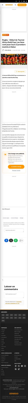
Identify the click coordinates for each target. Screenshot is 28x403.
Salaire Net (16, 333)
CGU (15, 360)
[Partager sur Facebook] (6, 240)
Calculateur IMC (17, 339)
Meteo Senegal (17, 331)
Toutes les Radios (4, 367)
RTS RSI (2, 375)
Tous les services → (18, 344)
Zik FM (2, 371)
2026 (3, 315)
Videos (2, 348)
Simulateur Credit (18, 343)
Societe (2, 331)
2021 (24, 315)
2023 (16, 315)
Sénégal (21, 218)
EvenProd (3, 359)
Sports (2, 341)
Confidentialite (17, 359)
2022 (20, 315)
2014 (3, 320)
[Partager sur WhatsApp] (16, 240)
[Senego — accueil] (9, 5)
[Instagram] (25, 366)
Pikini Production (4, 362)
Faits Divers (3, 346)
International (3, 337)
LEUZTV (2, 360)
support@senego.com (14, 387)
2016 (20, 318)
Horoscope (16, 341)
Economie (3, 335)
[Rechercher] (15, 4)
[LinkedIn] (15, 369)
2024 (11, 315)
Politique (3, 330)
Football (3, 343)
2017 (16, 318)
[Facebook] (19, 1)
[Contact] (16, 1)
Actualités (5, 34)
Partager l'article (16, 170)
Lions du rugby (6, 218)
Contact (16, 357)
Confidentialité (21, 389)
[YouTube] (24, 1)
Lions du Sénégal (14, 218)
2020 (3, 318)
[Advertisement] (14, 20)
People (2, 339)
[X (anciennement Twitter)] (22, 1)
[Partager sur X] (11, 240)
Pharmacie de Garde (18, 337)
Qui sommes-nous (18, 355)
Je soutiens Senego (16, 167)
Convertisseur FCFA (18, 330)
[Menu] (2, 4)
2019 (7, 318)
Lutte (2, 344)
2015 (24, 318)
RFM (2, 369)
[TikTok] (26, 1)
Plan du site (6, 389)
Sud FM (2, 373)
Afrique (2, 350)
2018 (11, 318)
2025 (7, 315)
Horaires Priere (17, 335)
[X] (19, 366)
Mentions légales (12, 389)
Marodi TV (3, 357)
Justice (2, 333)
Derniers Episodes (4, 355)
